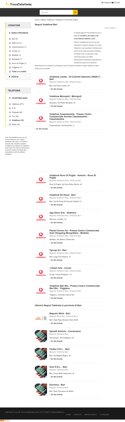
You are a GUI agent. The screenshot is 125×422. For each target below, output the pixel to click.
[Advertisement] (53, 46)
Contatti (116, 2)
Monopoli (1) (17, 59)
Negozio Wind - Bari (59, 313)
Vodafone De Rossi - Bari (62, 194)
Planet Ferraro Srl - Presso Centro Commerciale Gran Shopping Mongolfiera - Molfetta (74, 231)
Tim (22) (15, 116)
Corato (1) (16, 51)
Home (68, 415)
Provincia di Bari (71, 19)
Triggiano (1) (17, 67)
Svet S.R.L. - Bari (58, 366)
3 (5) (14, 108)
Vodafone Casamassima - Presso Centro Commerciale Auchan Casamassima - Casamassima (70, 116)
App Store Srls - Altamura (62, 212)
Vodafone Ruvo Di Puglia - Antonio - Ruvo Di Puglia (72, 176)
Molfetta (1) (16, 55)
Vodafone (59, 19)
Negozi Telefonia (47, 19)
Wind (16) (16, 124)
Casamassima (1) (19, 47)
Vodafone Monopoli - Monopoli (65, 96)
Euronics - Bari (57, 384)
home (37, 19)
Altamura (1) (17, 43)
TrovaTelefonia (21, 4)
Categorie (107, 2)
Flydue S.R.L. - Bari (59, 349)
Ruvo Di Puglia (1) (19, 63)
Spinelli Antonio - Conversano (65, 331)
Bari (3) (15, 38)
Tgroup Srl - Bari (58, 250)
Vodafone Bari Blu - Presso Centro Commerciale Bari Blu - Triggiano (74, 287)
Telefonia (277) (18, 104)
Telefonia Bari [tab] (19, 98)
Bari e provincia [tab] (19, 32)
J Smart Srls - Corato (60, 268)
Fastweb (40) (17, 112)
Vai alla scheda (56, 89)
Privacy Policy (90, 415)
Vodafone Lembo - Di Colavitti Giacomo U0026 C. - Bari (75, 78)
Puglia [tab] (14, 76)
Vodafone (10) (18, 120)
